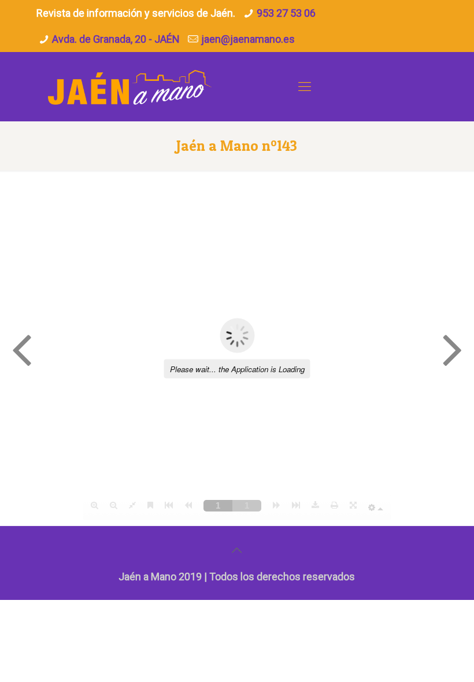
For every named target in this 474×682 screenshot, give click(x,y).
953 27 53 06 (286, 13)
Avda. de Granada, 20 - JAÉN (116, 39)
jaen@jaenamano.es (248, 39)
